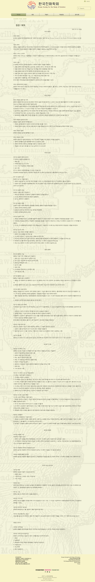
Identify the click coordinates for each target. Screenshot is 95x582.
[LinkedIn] (49, 572)
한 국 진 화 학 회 (49, 4)
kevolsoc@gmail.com (50, 580)
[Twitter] (47, 572)
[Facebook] (45, 572)
